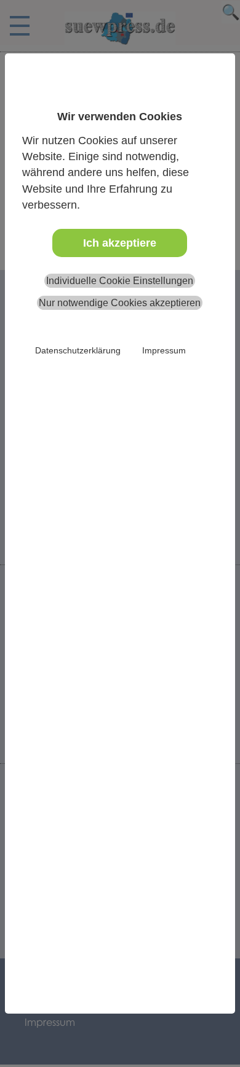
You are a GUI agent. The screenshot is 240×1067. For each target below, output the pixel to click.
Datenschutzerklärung (78, 350)
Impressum (164, 350)
